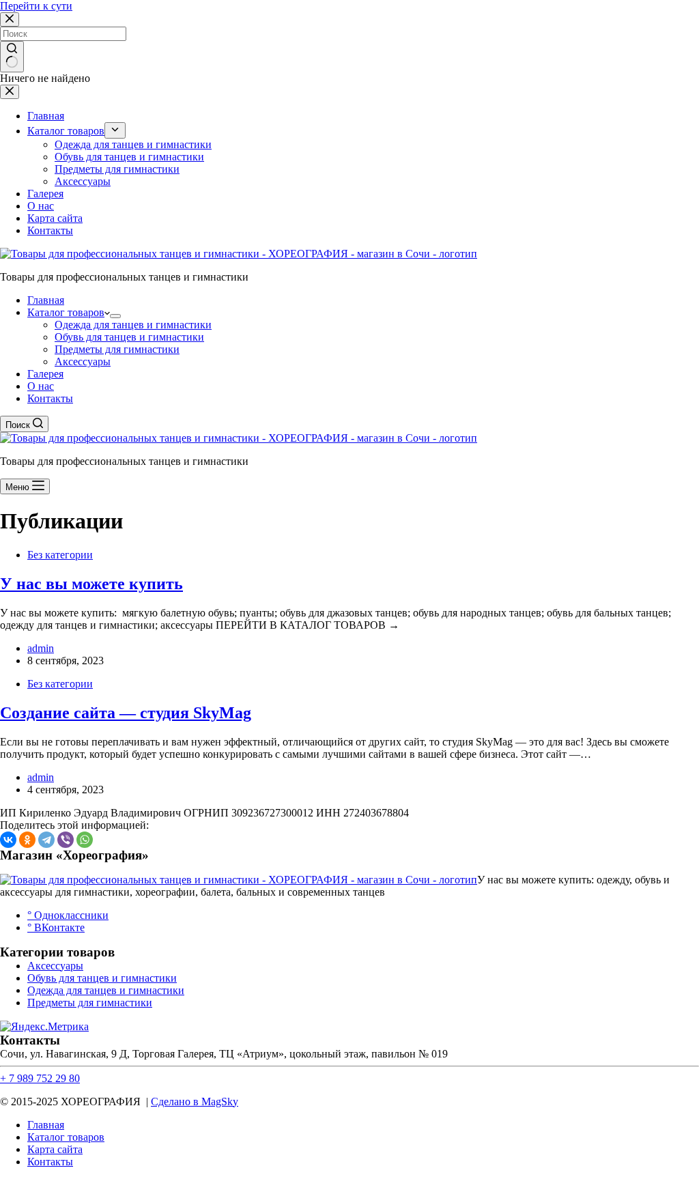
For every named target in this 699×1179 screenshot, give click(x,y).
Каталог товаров (65, 312)
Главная (45, 300)
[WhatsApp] (84, 840)
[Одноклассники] (27, 840)
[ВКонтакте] (8, 840)
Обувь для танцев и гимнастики (129, 337)
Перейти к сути (36, 6)
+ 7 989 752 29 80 (40, 1078)
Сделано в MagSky (194, 1101)
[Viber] (65, 840)
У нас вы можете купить (91, 584)
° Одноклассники (68, 915)
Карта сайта (55, 1149)
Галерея (45, 374)
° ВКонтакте (56, 927)
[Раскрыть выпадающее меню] (115, 316)
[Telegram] (46, 840)
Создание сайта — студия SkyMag (125, 713)
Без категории (60, 554)
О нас (40, 386)
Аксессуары (83, 361)
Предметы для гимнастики (117, 349)
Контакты (50, 398)
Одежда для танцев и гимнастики (133, 324)
